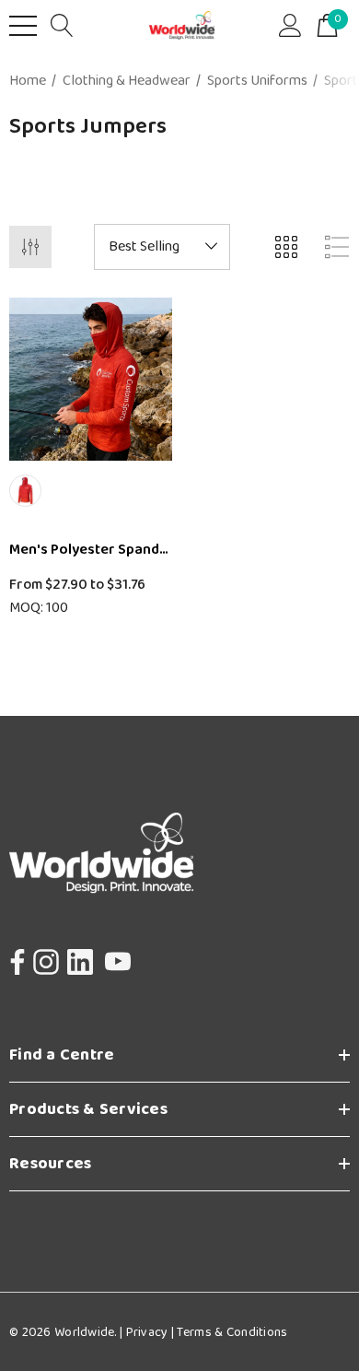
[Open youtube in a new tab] (118, 957)
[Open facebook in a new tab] (13, 957)
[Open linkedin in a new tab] (80, 957)
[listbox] (162, 247)
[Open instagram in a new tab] (44, 957)
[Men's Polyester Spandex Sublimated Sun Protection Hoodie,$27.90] (90, 379)
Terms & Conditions (230, 1332)
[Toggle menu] (23, 26)
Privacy (146, 1332)
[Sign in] (290, 26)
